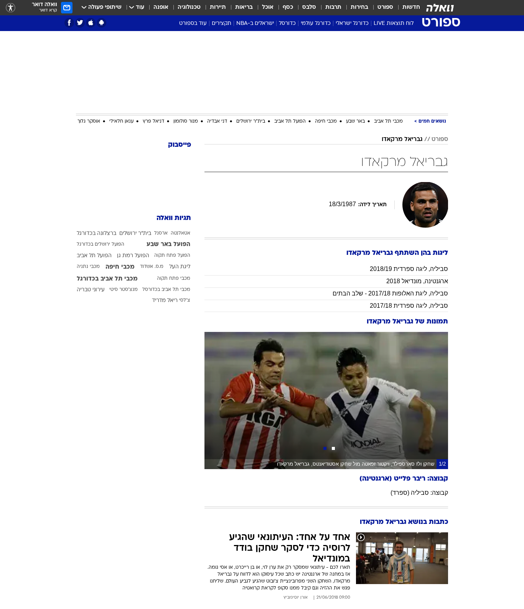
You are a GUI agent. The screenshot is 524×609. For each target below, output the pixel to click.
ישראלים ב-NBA (255, 23)
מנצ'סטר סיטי (123, 289)
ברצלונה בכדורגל (96, 233)
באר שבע (355, 121)
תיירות (218, 7)
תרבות (333, 7)
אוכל (268, 7)
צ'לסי (184, 300)
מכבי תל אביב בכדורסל (166, 289)
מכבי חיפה (326, 121)
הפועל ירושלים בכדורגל (100, 244)
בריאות (244, 7)
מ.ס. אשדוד (151, 266)
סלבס (309, 7)
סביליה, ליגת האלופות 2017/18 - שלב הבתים (390, 293)
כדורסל (287, 23)
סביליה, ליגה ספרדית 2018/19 (409, 269)
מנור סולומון (185, 121)
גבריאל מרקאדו (402, 139)
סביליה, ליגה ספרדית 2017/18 (409, 305)
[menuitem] (406, 7)
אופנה (160, 7)
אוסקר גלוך (88, 121)
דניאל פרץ (153, 121)
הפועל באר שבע (168, 244)
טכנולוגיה (189, 7)
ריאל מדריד (165, 300)
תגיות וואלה (174, 218)
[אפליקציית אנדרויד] (101, 23)
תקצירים (221, 23)
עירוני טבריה (91, 289)
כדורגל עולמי (316, 23)
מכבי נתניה (88, 266)
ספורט (385, 7)
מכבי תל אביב (388, 121)
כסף (288, 7)
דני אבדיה (217, 121)
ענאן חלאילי (121, 121)
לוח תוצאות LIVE (394, 23)
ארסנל (161, 233)
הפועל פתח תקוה (172, 255)
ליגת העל (179, 266)
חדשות (411, 7)
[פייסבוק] (69, 23)
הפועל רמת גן (133, 255)
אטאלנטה (180, 233)
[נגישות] (10, 8)
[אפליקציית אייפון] (91, 23)
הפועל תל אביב (290, 121)
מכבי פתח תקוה (173, 278)
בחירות (359, 7)
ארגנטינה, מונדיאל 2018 (417, 281)
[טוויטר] (80, 23)
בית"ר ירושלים (250, 121)
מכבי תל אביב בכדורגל (107, 279)
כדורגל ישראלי (352, 23)
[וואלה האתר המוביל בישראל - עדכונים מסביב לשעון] (440, 7)
